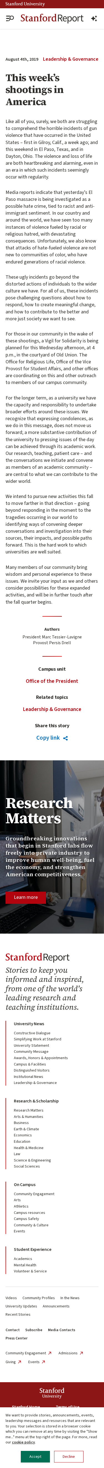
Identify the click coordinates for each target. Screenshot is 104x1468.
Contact (13, 1330)
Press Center (16, 1338)
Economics (23, 1135)
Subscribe (33, 1330)
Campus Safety (26, 1219)
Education (22, 1141)
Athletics (21, 1206)
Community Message (31, 1051)
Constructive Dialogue (32, 1033)
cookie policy (23, 1442)
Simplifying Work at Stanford (37, 1039)
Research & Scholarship (36, 1101)
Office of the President (52, 681)
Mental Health (25, 1265)
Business (21, 1123)
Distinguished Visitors (32, 1070)
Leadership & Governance (70, 59)
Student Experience (32, 1249)
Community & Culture (31, 1225)
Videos (11, 1298)
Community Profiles (38, 1298)
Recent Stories (18, 1314)
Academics (23, 1259)
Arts (17, 1200)
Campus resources (29, 1213)
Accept (35, 1456)
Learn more (26, 897)
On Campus (24, 1185)
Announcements (56, 1306)
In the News (70, 1298)
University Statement (31, 1045)
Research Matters (29, 1110)
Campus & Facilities (30, 1064)
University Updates (21, 1306)
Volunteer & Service (30, 1271)
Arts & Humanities (28, 1117)
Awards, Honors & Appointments (41, 1058)
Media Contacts (61, 1330)
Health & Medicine (29, 1148)
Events (19, 1231)
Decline (69, 1456)
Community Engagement (34, 1194)
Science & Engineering (32, 1160)
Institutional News (28, 1077)
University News (29, 1024)
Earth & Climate (26, 1129)
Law (17, 1154)
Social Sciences (27, 1166)
